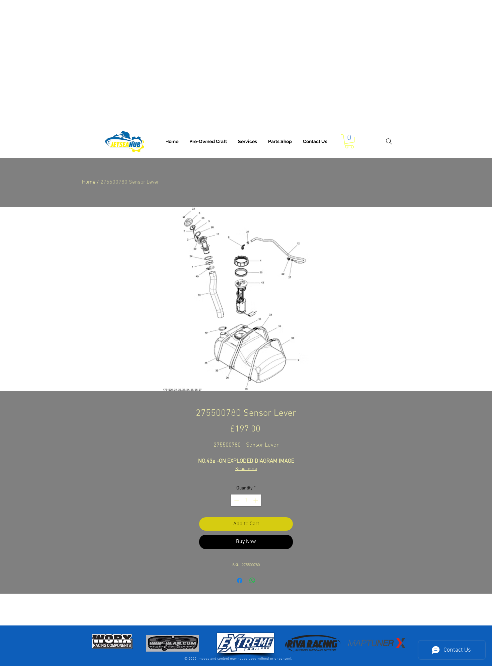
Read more (246, 469)
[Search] (389, 141)
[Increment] (256, 500)
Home (88, 182)
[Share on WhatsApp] (252, 581)
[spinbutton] (246, 500)
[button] (247, 141)
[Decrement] (236, 500)
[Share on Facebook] (240, 581)
